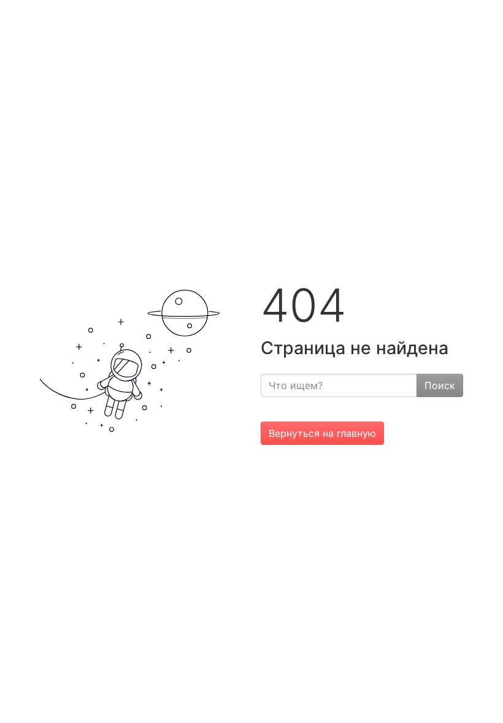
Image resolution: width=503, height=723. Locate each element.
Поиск (439, 385)
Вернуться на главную (322, 433)
